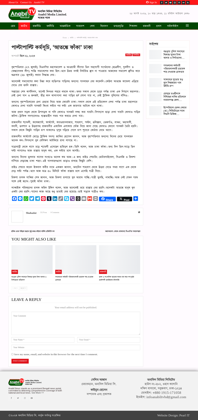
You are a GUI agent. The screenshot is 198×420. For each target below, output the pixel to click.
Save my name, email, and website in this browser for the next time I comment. (56, 354)
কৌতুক (35, 33)
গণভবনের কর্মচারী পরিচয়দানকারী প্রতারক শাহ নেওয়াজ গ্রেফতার (174, 69)
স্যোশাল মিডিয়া (51, 33)
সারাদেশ (80, 26)
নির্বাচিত (136, 55)
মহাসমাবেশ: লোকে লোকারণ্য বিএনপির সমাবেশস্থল (122, 231)
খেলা (92, 26)
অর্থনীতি (50, 26)
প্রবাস (158, 26)
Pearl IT (184, 415)
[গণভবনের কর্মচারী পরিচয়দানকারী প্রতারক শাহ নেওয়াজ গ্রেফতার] (75, 259)
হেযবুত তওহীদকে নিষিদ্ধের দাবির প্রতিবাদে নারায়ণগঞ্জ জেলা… (175, 97)
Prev (15, 288)
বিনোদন (104, 26)
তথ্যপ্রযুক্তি (118, 26)
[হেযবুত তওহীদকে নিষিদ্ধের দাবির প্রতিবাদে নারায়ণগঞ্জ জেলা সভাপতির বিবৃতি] (155, 96)
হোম (13, 26)
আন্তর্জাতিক (65, 26)
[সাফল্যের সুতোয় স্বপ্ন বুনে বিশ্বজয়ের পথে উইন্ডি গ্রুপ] (155, 82)
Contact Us (26, 2)
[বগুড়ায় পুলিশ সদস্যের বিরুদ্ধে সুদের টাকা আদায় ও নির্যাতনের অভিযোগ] (32, 259)
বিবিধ (13, 33)
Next (22, 288)
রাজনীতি (37, 26)
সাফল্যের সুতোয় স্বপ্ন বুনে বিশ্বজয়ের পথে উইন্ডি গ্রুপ (173, 83)
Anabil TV (39, 2)
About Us (13, 2)
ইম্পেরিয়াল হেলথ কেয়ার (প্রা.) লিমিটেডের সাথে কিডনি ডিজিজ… (175, 111)
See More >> (37, 392)
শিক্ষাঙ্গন (133, 26)
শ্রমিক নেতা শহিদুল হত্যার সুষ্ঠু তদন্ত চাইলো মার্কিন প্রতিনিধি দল (33, 231)
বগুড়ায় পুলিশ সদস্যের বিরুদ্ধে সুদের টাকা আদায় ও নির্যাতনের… (174, 55)
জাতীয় (24, 26)
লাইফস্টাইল (172, 26)
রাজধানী (147, 26)
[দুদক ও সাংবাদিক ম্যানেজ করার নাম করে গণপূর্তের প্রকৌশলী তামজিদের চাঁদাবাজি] (119, 259)
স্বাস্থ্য (24, 33)
